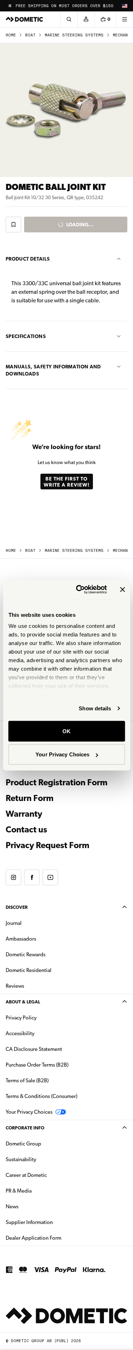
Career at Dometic (49, 1175)
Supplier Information (29, 1222)
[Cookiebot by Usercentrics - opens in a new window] (79, 589)
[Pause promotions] (10, 5)
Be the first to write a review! (67, 481)
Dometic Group (46, 1143)
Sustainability (21, 1159)
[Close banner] (122, 589)
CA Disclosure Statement (34, 1049)
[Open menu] (124, 19)
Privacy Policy (21, 1017)
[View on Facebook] (32, 877)
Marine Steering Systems (74, 35)
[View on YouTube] (50, 877)
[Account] (85, 19)
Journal (14, 923)
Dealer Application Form (56, 1237)
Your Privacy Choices (62, 754)
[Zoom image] (66, 110)
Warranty (24, 814)
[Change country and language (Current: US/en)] (124, 5)
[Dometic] (24, 19)
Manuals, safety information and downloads (53, 370)
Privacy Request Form (47, 845)
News (34, 1206)
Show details (95, 708)
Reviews (15, 986)
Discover (17, 907)
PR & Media (41, 1190)
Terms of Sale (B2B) (27, 1080)
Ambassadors (21, 939)
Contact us (26, 830)
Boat (30, 35)
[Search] (68, 19)
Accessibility (20, 1033)
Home (11, 35)
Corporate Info (25, 1127)
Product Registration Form (56, 782)
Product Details (28, 259)
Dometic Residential (51, 970)
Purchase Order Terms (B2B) (37, 1065)
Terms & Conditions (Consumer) (41, 1096)
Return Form (30, 798)
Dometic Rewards (25, 954)
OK (66, 731)
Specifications (26, 336)
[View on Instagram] (13, 877)
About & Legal (23, 1001)
